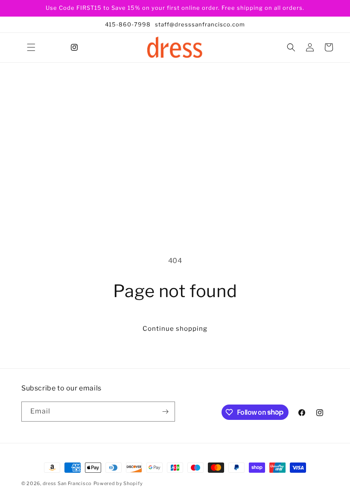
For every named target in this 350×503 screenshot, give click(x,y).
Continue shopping (175, 328)
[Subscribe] (165, 412)
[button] (31, 47)
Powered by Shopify (118, 483)
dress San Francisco (67, 483)
